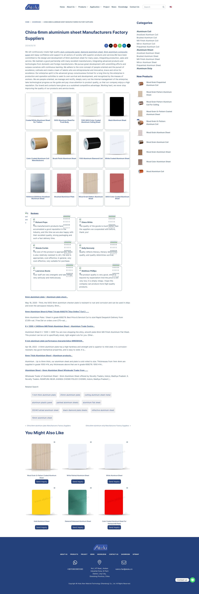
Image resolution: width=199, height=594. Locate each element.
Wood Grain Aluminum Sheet (158, 132)
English (171, 6)
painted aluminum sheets (67, 402)
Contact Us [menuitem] (134, 7)
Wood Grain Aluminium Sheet (158, 152)
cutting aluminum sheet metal (97, 395)
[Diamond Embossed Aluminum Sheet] (77, 500)
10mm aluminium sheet (42, 418)
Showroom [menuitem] (125, 554)
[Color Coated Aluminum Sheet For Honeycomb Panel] (114, 500)
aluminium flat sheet (91, 402)
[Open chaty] (192, 579)
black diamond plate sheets (75, 410)
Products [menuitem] (82, 7)
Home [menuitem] (62, 7)
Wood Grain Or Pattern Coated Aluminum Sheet (159, 112)
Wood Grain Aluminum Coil (157, 142)
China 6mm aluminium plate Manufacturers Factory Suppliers (49, 426)
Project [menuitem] (106, 7)
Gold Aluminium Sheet (42, 521)
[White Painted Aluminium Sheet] (77, 455)
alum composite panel (70, 52)
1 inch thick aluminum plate (44, 395)
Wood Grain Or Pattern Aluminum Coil (155, 122)
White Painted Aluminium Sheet (78, 475)
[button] (106, 46)
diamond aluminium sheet (92, 52)
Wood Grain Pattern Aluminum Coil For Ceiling (159, 103)
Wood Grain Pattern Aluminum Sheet (159, 93)
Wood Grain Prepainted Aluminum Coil (156, 83)
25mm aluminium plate (70, 395)
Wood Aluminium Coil (155, 171)
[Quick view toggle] (54, 442)
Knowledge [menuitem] (123, 7)
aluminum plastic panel (42, 402)
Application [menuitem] (95, 7)
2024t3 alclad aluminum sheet (45, 410)
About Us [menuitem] (71, 7)
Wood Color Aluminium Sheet (158, 162)
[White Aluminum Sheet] (114, 455)
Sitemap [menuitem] (136, 554)
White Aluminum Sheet (114, 475)
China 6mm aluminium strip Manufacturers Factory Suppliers (107, 426)
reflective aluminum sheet (103, 410)
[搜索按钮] (163, 7)
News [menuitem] (114, 7)
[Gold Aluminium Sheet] (41, 500)
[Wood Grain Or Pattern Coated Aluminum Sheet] (41, 455)
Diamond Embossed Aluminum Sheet (78, 521)
